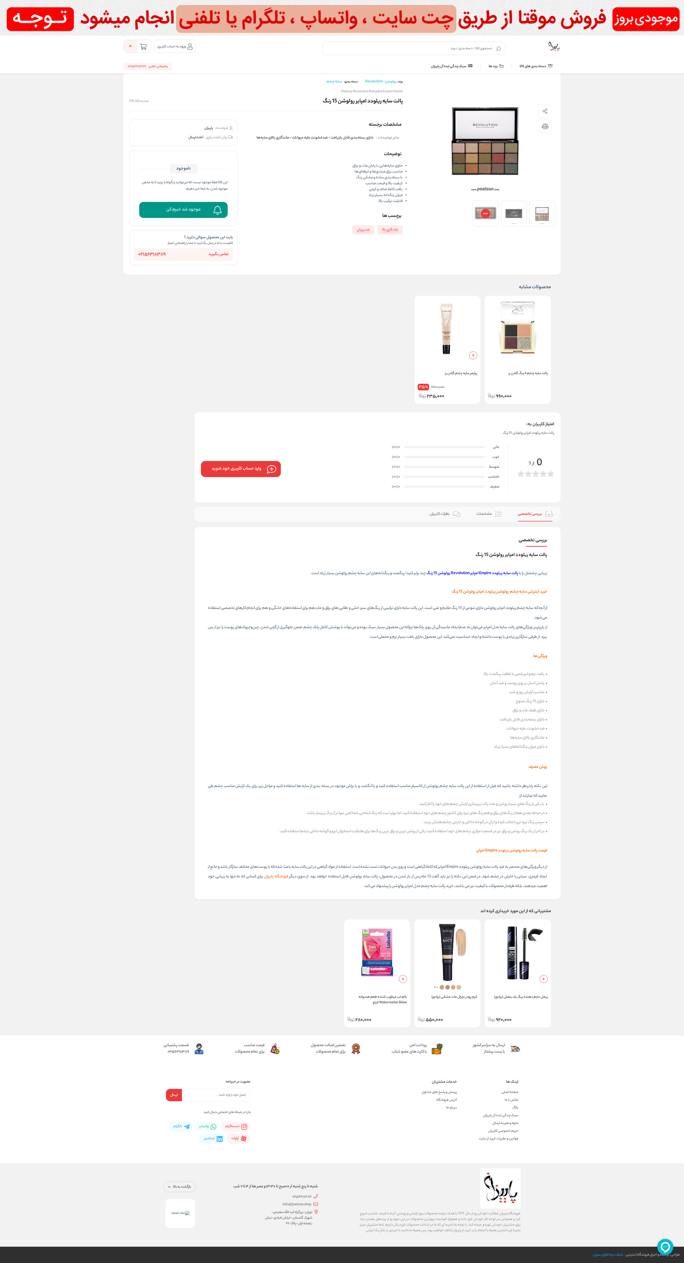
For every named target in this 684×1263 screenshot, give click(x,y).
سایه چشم (334, 82)
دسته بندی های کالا (533, 66)
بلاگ (515, 1108)
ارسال (174, 1095)
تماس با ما (511, 1100)
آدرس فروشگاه (446, 1100)
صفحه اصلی (510, 1092)
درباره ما (451, 1108)
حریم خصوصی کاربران (503, 1131)
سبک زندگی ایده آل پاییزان (449, 66)
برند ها (493, 66)
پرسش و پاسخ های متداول (439, 1092)
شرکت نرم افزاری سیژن (608, 1255)
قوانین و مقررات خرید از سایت (498, 1139)
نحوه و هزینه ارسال (505, 1123)
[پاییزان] (554, 46)
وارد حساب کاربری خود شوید (236, 469)
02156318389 (152, 255)
